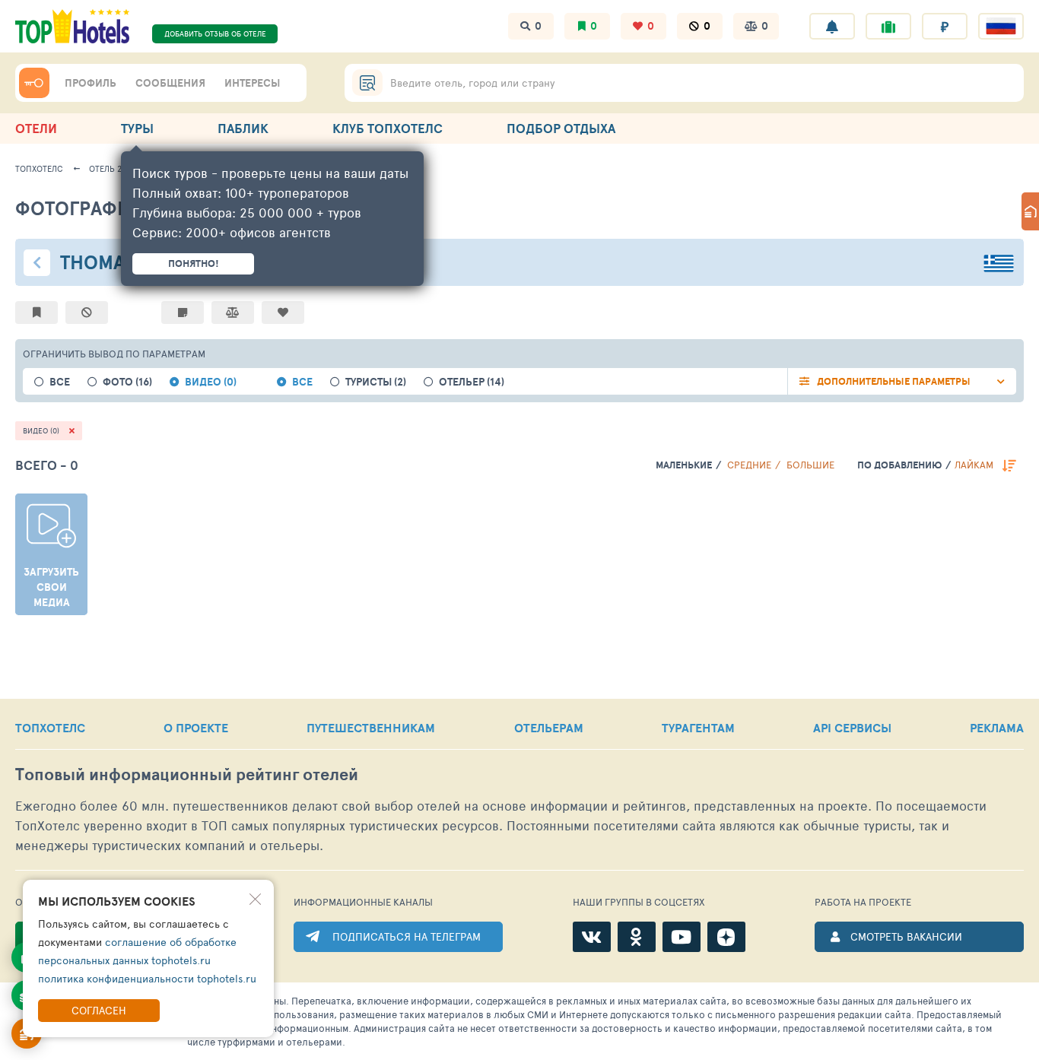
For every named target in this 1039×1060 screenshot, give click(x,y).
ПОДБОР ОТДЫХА (561, 128)
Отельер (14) (471, 382)
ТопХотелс (39, 168)
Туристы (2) (375, 382)
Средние (749, 464)
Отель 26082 (115, 168)
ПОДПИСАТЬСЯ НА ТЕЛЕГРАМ (406, 936)
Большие (810, 464)
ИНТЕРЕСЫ (252, 82)
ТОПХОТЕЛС (50, 728)
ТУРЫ (137, 128)
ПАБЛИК (243, 128)
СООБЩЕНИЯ (170, 82)
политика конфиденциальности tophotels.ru (147, 978)
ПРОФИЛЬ (90, 82)
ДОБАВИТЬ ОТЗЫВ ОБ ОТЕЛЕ (215, 33)
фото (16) (127, 382)
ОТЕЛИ (36, 128)
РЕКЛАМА (997, 728)
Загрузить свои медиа (51, 587)
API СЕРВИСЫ (852, 728)
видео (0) (211, 382)
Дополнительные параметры (894, 381)
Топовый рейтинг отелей (186, 774)
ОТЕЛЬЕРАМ (548, 728)
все (59, 382)
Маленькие (684, 465)
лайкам (974, 464)
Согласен (98, 1010)
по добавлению (899, 465)
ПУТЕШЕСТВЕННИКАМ (371, 728)
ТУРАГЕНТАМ (698, 728)
